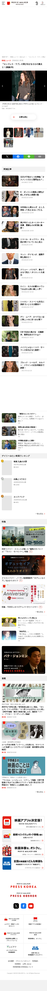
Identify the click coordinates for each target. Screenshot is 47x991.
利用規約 (35, 961)
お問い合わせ (27, 964)
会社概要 (11, 961)
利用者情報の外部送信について (23, 967)
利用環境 (18, 964)
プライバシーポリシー (23, 961)
